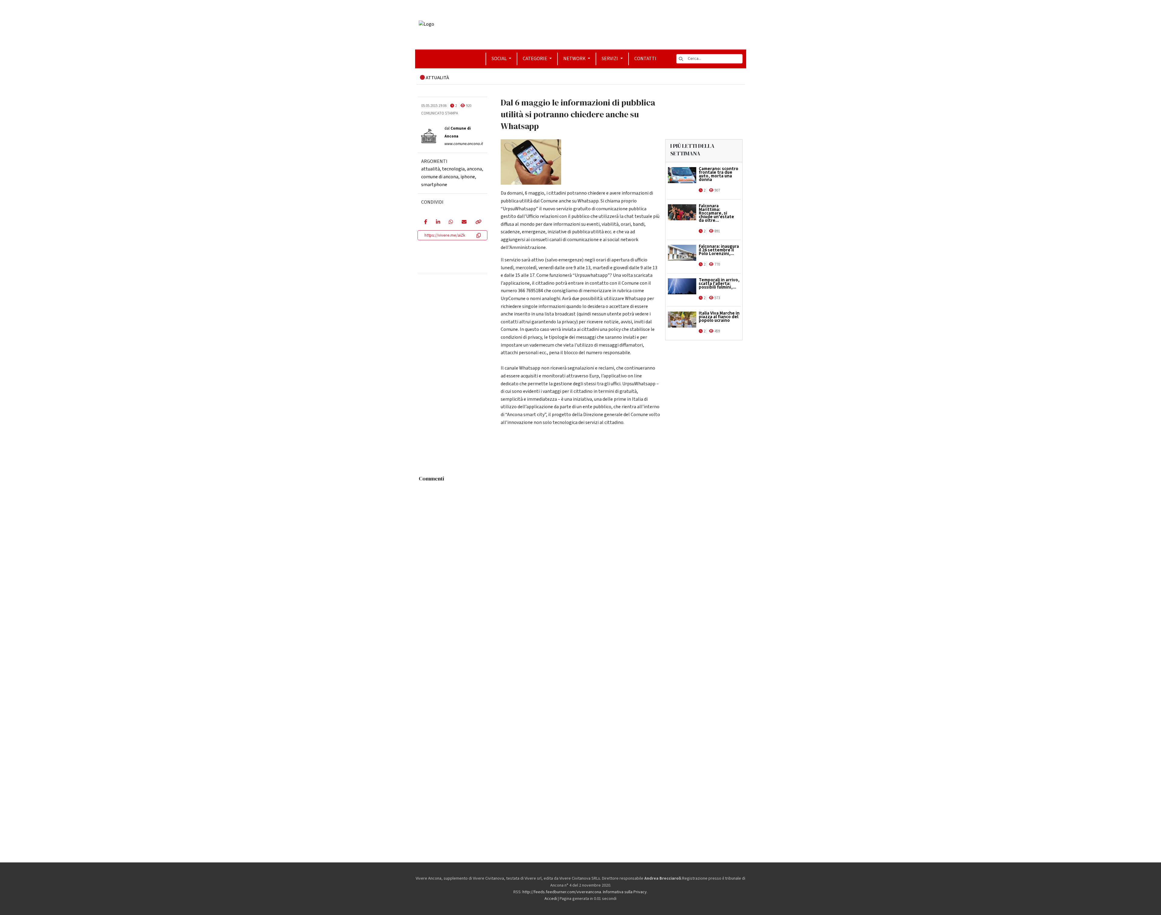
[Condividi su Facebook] (425, 222)
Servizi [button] (610, 58)
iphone (467, 176)
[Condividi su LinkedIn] (438, 222)
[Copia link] (478, 222)
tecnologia (453, 169)
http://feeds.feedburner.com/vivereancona (561, 892)
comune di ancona (439, 176)
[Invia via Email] (464, 222)
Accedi (551, 899)
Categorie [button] (535, 58)
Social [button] (500, 58)
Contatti (645, 58)
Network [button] (575, 58)
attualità (430, 169)
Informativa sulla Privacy (625, 892)
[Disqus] (581, 560)
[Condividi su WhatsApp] (451, 222)
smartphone (434, 184)
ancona (474, 169)
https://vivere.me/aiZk (444, 235)
